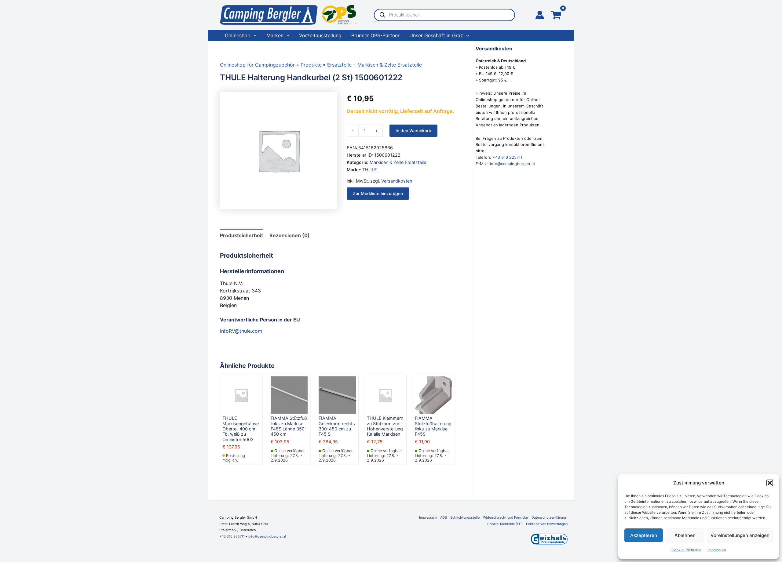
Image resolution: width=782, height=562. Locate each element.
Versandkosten (396, 180)
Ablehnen (685, 535)
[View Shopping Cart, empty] (556, 16)
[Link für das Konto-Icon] (539, 15)
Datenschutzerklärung (549, 517)
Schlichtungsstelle (465, 517)
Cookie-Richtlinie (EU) (505, 524)
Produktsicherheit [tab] (241, 235)
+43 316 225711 (507, 157)
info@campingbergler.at (512, 163)
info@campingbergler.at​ (267, 536)
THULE (369, 169)
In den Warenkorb (413, 130)
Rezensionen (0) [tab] (289, 235)
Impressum (716, 550)
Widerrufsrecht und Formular (505, 517)
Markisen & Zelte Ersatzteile (398, 162)
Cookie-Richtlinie (686, 550)
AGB (443, 517)
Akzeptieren (643, 535)
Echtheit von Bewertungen (547, 524)
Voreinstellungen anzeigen (740, 535)
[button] (770, 483)
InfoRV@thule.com (241, 331)
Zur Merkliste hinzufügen (378, 193)
